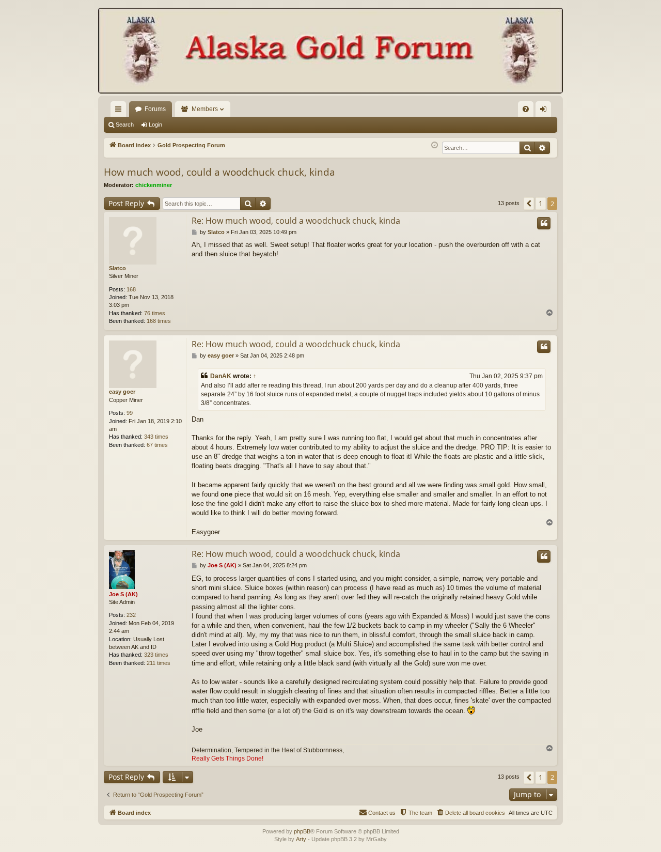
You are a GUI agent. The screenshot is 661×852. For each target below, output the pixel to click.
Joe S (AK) (123, 594)
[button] (529, 203)
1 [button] (541, 203)
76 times (154, 313)
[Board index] (330, 52)
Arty (301, 839)
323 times (156, 655)
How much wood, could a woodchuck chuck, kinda (219, 172)
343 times (156, 436)
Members (205, 109)
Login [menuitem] (545, 111)
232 (131, 615)
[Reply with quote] (543, 223)
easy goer (122, 392)
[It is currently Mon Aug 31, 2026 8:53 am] (434, 145)
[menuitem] (525, 109)
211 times (158, 663)
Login (155, 124)
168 (131, 289)
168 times (159, 321)
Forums (155, 109)
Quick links (120, 111)
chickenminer (153, 185)
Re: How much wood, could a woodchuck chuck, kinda (296, 220)
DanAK (220, 376)
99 (130, 413)
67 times (157, 445)
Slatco (117, 268)
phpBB (302, 831)
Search (125, 124)
